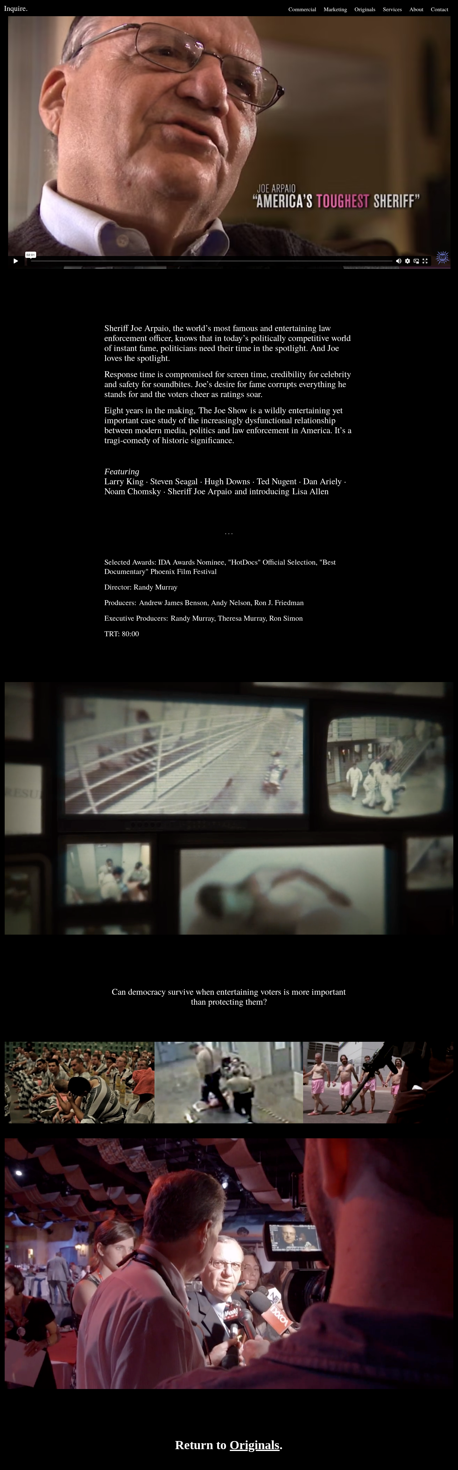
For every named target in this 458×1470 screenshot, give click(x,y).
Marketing (335, 9)
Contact (439, 9)
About (416, 9)
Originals (365, 9)
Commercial (302, 9)
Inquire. (16, 8)
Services (392, 9)
